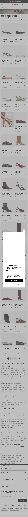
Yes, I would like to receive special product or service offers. (13, 276)
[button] (24, 231)
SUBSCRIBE (14, 280)
